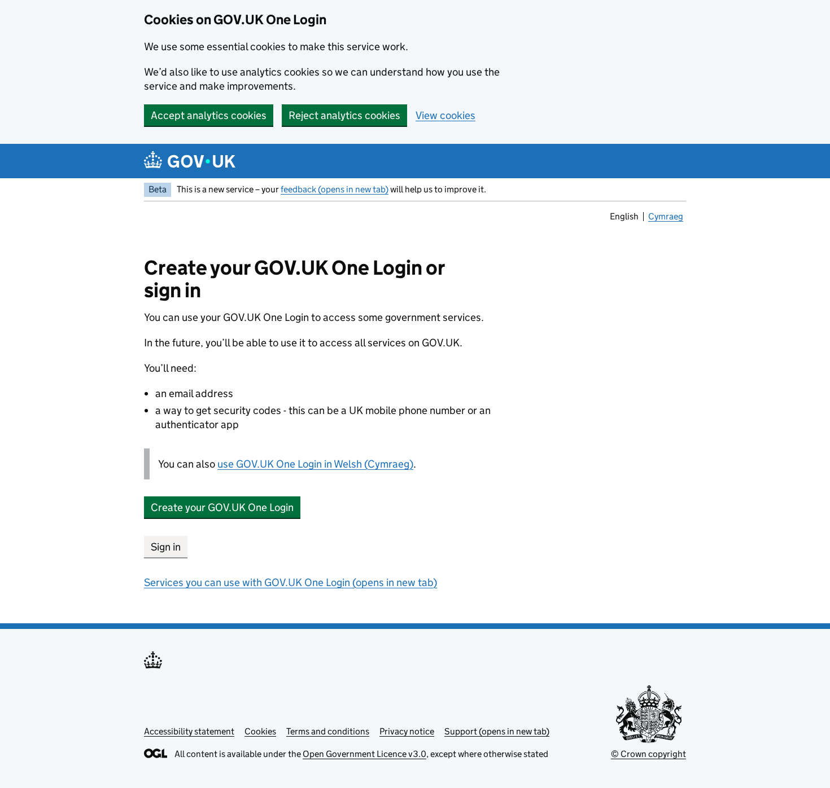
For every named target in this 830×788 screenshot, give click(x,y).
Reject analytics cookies (344, 115)
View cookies (445, 115)
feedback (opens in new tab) (334, 189)
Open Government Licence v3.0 (364, 754)
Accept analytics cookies (209, 115)
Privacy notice (406, 731)
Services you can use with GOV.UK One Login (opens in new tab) (290, 582)
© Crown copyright (648, 754)
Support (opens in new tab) (496, 731)
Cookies (260, 731)
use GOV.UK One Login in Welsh (315, 463)
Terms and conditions (327, 731)
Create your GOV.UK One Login (222, 507)
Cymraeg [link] (666, 217)
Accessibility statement (189, 731)
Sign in (166, 546)
